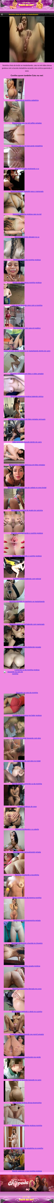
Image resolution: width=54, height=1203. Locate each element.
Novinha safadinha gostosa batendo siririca (27, 396)
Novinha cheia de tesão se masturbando (23, 14)
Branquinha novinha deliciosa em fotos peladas (27, 465)
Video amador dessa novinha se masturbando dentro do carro (27, 351)
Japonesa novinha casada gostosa (27, 966)
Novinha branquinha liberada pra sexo (27, 989)
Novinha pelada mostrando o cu (27, 169)
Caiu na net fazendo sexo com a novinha (27, 305)
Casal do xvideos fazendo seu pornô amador (27, 1034)
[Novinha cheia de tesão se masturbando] (27, 39)
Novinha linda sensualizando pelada (27, 852)
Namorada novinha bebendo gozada (27, 647)
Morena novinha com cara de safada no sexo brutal (27, 488)
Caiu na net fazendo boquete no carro (27, 1080)
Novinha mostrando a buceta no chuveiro (27, 943)
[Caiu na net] (27, 5)
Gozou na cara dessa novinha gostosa (27, 283)
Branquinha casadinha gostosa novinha (27, 1125)
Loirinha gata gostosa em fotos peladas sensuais (27, 419)
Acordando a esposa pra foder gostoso (27, 715)
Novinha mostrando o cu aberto (27, 829)
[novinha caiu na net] (27, 1197)
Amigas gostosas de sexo (27, 807)
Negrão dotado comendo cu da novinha (27, 784)
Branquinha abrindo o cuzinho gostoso (27, 556)
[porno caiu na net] (27, 1199)
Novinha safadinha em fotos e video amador (27, 374)
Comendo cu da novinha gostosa (27, 670)
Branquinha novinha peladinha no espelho (27, 1148)
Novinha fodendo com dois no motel (27, 761)
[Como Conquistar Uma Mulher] (27, 1183)
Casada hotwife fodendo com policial (27, 579)
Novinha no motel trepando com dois (27, 738)
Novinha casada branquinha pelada (27, 920)
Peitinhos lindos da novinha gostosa (27, 260)
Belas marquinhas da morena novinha (27, 898)
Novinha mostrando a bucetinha (27, 875)
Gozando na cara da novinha (27, 693)
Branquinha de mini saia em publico (27, 328)
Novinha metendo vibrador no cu (27, 237)
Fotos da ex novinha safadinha (27, 100)
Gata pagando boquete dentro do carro (27, 442)
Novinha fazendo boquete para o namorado (27, 191)
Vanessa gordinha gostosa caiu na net (27, 214)
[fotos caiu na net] (27, 1202)
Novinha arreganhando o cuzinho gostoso (27, 533)
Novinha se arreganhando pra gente (27, 1057)
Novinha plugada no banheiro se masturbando (27, 601)
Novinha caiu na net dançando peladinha (27, 146)
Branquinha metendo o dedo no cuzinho (27, 1012)
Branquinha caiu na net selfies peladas (27, 123)
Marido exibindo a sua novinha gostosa (27, 1171)
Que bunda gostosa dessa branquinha (27, 1103)
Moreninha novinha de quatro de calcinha (27, 510)
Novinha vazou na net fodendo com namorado (27, 624)
